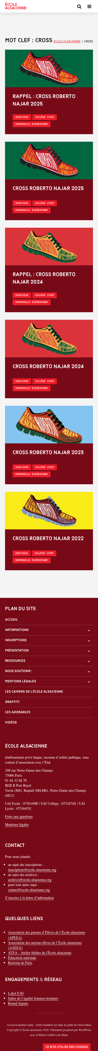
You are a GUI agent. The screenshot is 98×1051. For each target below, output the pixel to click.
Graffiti (12, 702)
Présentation (17, 650)
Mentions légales (20, 681)
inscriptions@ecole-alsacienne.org (32, 869)
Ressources (15, 661)
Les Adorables (17, 712)
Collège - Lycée (44, 117)
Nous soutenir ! (18, 671)
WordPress (84, 1030)
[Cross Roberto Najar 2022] (49, 510)
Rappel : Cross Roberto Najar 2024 (44, 278)
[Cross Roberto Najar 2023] (49, 424)
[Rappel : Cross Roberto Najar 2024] (49, 246)
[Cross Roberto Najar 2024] (49, 338)
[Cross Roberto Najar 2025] (49, 160)
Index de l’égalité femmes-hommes (33, 998)
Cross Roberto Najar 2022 (48, 538)
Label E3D (16, 993)
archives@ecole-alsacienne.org (30, 879)
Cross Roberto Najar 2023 (48, 452)
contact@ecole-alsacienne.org (29, 889)
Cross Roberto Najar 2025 (48, 188)
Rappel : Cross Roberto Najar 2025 (44, 100)
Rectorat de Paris (20, 962)
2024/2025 (21, 295)
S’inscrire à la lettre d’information (29, 897)
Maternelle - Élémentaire (31, 124)
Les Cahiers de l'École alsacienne (34, 691)
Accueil (11, 619)
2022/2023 (21, 467)
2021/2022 (21, 553)
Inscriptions (16, 640)
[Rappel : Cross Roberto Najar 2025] (49, 67)
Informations (17, 630)
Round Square (18, 1003)
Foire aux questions (19, 816)
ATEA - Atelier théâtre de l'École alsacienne (39, 952)
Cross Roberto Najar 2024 (48, 366)
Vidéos (11, 722)
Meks (64, 1035)
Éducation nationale (22, 957)
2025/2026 (21, 117)
